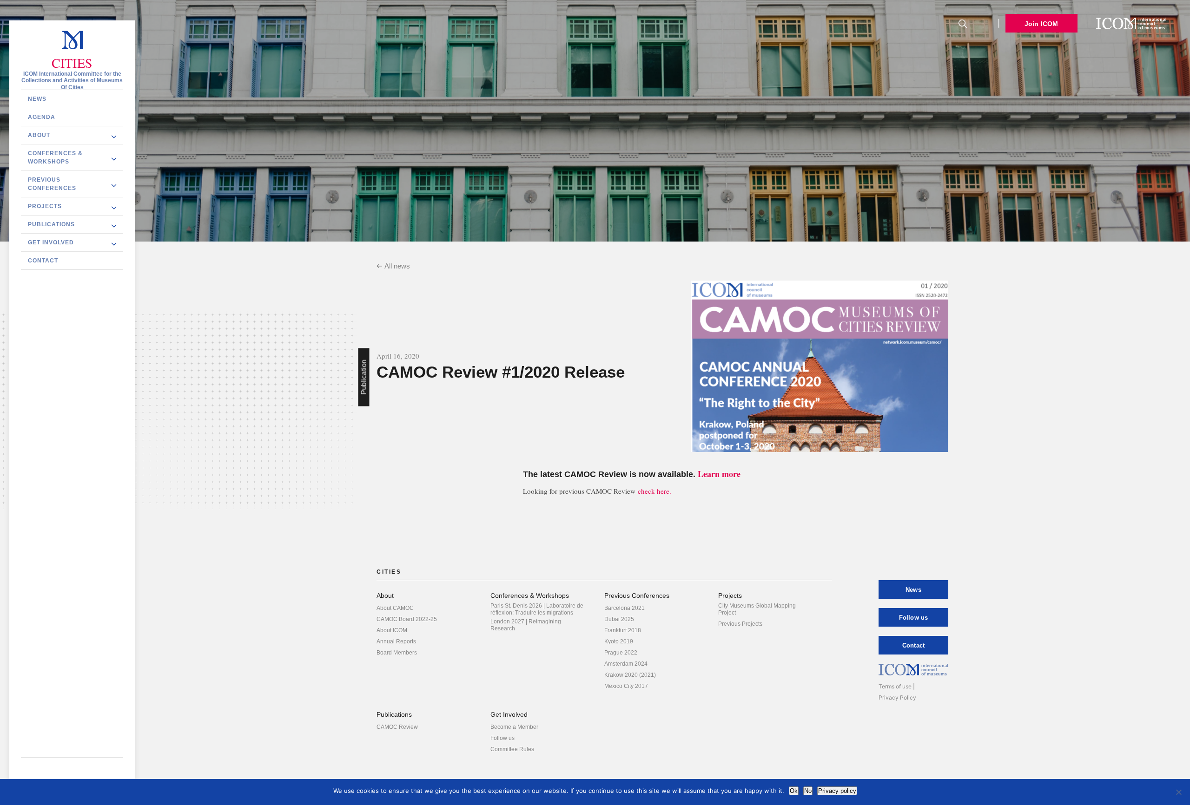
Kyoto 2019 (618, 641)
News (37, 98)
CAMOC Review (397, 727)
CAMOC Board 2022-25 (407, 619)
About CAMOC (395, 608)
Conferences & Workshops (55, 157)
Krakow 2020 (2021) (630, 675)
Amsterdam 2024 (626, 664)
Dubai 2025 (619, 619)
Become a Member (514, 727)
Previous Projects (740, 624)
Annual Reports (396, 641)
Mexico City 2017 (626, 686)
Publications (51, 224)
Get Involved (51, 242)
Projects (45, 206)
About (39, 134)
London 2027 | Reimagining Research (525, 625)
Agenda (41, 116)
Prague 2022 (620, 652)
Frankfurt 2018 (622, 630)
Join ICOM (1041, 23)
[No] (1178, 792)
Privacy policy (837, 790)
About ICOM (392, 630)
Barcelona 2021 (624, 608)
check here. (654, 491)
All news (397, 266)
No (808, 790)
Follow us (502, 738)
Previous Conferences (52, 183)
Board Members (397, 652)
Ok (794, 790)
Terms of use (895, 686)
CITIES (72, 63)
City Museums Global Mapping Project (757, 609)
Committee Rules (512, 749)
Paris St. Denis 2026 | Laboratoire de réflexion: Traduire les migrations (536, 609)
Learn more (719, 474)
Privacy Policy (897, 697)
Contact (43, 260)
